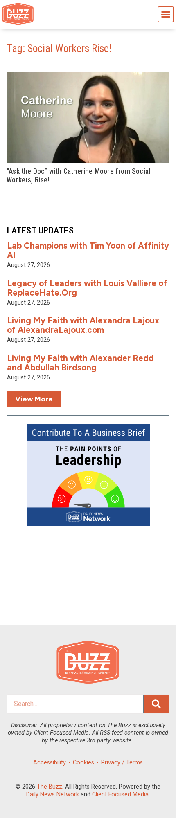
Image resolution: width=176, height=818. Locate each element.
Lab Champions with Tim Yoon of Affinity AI (88, 250)
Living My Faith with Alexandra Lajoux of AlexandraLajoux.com (83, 325)
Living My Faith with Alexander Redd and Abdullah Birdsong (80, 362)
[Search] (156, 704)
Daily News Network (52, 794)
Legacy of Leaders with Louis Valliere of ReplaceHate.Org (87, 288)
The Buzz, (50, 786)
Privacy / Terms (122, 762)
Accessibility (49, 762)
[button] (166, 14)
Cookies (83, 762)
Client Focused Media (120, 794)
